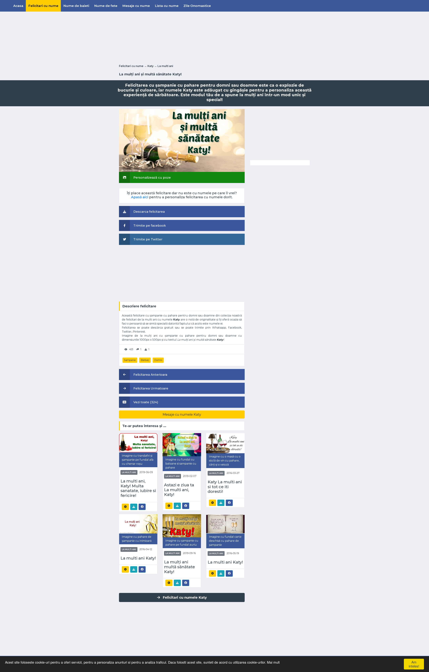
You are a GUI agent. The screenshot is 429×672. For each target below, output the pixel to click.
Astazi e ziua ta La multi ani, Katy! (179, 490)
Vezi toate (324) (145, 402)
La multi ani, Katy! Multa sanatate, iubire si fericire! (138, 488)
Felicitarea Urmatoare (150, 388)
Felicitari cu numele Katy (185, 597)
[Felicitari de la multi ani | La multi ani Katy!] (138, 523)
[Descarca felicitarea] (133, 507)
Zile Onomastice (197, 6)
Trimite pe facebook (149, 225)
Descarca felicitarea (149, 212)
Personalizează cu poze (152, 177)
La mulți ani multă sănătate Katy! (179, 567)
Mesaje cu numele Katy (182, 414)
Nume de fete (105, 6)
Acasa (18, 6)
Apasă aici (139, 197)
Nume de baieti (76, 6)
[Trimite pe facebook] (142, 506)
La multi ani (165, 66)
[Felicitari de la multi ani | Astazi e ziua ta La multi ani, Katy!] (182, 444)
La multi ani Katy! (138, 558)
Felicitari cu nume (43, 6)
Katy (150, 66)
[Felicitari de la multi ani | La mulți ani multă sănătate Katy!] (182, 525)
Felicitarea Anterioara (150, 375)
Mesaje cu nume (136, 6)
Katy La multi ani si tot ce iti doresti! (225, 487)
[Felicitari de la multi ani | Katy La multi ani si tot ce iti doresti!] (225, 443)
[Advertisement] (214, 37)
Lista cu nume (166, 6)
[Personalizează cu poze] (182, 140)
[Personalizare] (125, 507)
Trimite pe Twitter (147, 239)
